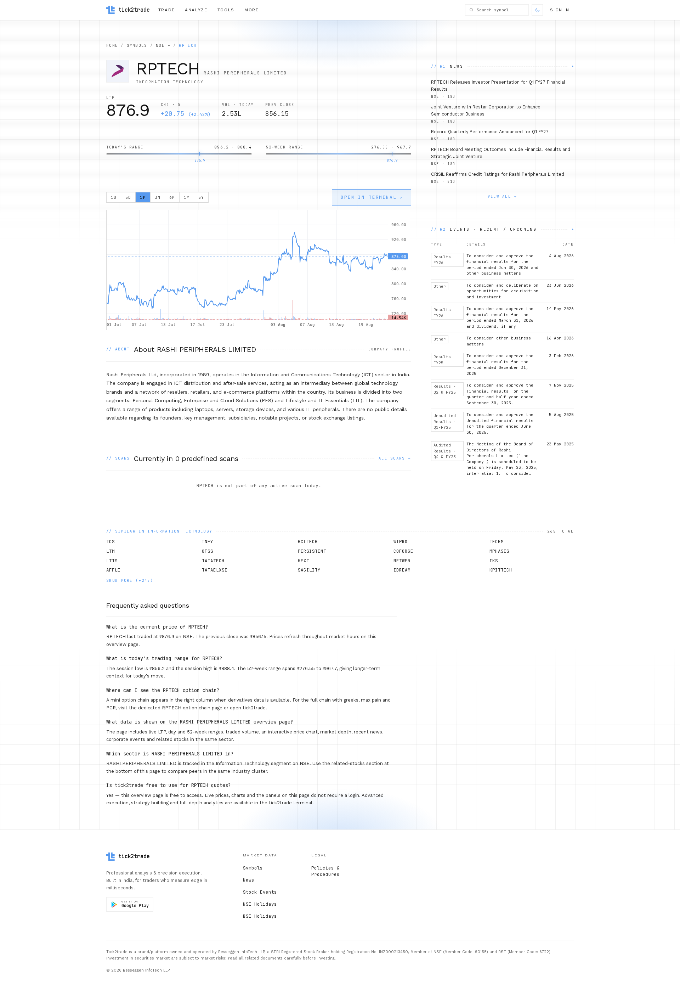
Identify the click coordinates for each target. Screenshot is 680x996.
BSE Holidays (260, 916)
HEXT (303, 561)
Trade (166, 9)
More (251, 9)
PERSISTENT (312, 551)
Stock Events (260, 892)
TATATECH (213, 561)
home (112, 45)
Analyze (196, 9)
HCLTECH (308, 542)
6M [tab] (172, 197)
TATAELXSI (214, 570)
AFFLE (113, 570)
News (248, 880)
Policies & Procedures (325, 871)
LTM (110, 551)
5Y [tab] (201, 197)
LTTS (112, 561)
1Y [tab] (186, 197)
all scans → (395, 458)
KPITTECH (500, 570)
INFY (207, 542)
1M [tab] (143, 197)
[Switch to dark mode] (537, 10)
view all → (502, 196)
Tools (225, 9)
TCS (110, 542)
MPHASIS (499, 551)
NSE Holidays (260, 904)
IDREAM (401, 570)
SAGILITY (309, 570)
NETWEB (401, 561)
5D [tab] (128, 197)
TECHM (496, 542)
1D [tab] (114, 197)
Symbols (253, 868)
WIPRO (400, 542)
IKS (493, 561)
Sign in (560, 9)
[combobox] (501, 10)
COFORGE (403, 551)
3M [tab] (157, 197)
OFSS (207, 551)
